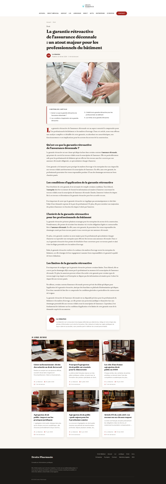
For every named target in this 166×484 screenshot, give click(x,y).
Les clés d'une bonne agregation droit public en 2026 (113, 367)
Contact (121, 13)
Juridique (77, 13)
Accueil (42, 13)
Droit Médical (53, 13)
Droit (85, 13)
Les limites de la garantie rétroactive (97, 118)
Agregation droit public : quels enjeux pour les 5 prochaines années (79, 417)
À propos (110, 13)
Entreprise (100, 13)
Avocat (64, 13)
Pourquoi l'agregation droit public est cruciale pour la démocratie (79, 367)
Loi (70, 13)
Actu (92, 13)
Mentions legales (124, 457)
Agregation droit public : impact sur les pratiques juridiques (43, 417)
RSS (133, 457)
